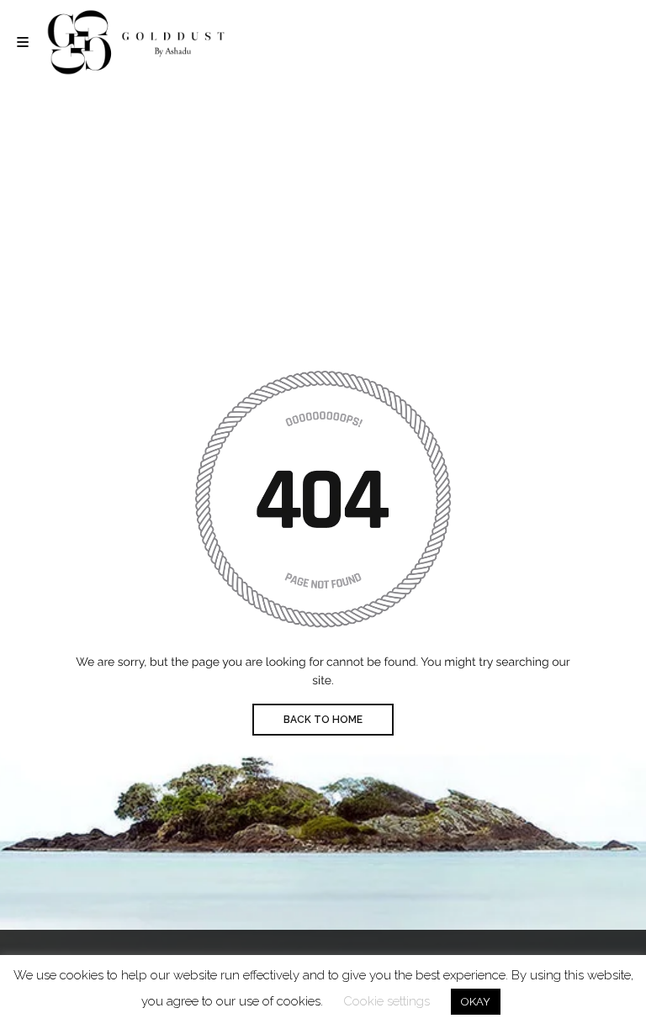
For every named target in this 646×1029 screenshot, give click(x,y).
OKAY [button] (475, 1001)
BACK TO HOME (323, 720)
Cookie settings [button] (386, 1001)
